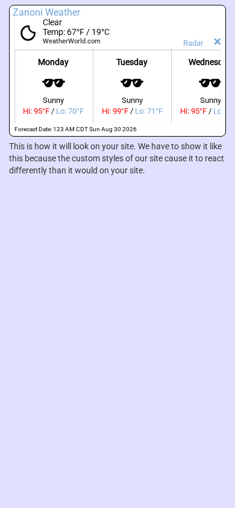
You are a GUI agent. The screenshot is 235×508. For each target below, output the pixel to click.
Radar (193, 43)
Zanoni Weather (46, 12)
